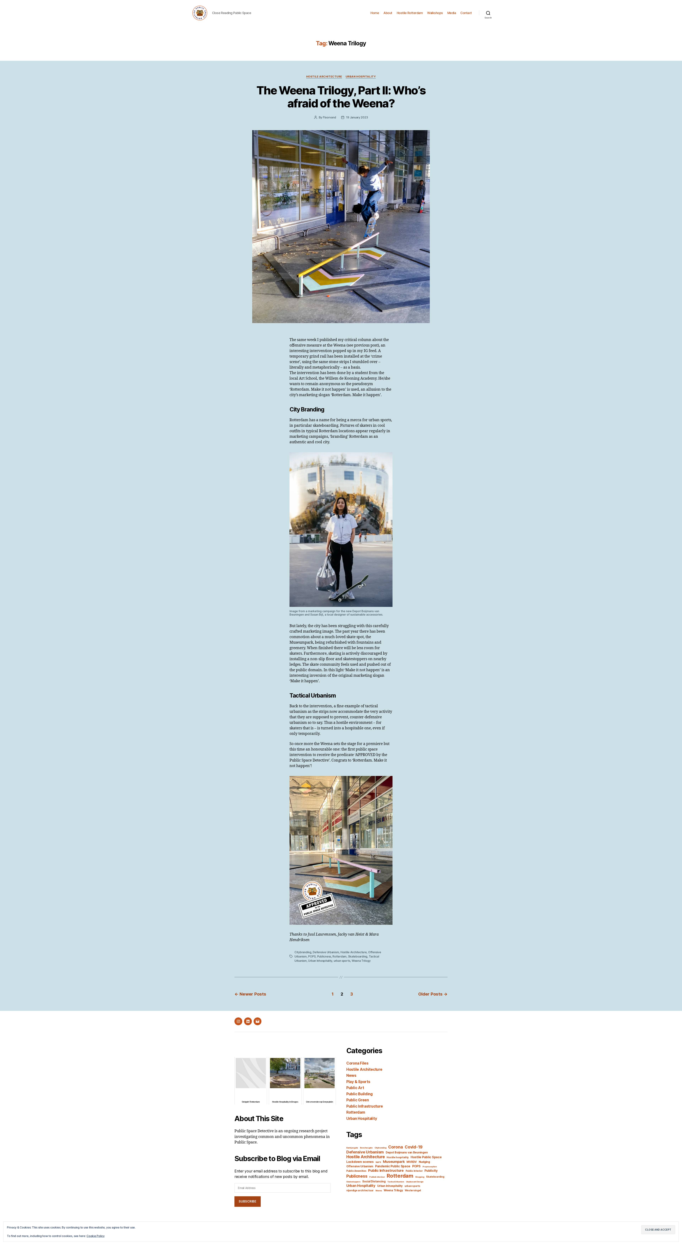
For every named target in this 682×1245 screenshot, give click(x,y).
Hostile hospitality (398, 1157)
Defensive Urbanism (326, 952)
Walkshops (435, 13)
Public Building (359, 1094)
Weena (378, 1191)
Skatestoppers (353, 1182)
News (351, 1075)
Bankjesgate (352, 1148)
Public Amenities (356, 1170)
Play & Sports (358, 1081)
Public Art (355, 1088)
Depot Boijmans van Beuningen (407, 1152)
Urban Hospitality (361, 76)
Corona (395, 1147)
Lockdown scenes (360, 1162)
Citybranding (302, 952)
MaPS (378, 1162)
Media (451, 13)
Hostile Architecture (324, 76)
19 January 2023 (357, 117)
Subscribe (247, 1201)
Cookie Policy (95, 1236)
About (387, 13)
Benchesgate (366, 1148)
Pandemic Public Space (392, 1166)
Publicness (324, 956)
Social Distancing (373, 1181)
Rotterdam (339, 956)
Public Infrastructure (364, 1106)
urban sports (342, 960)
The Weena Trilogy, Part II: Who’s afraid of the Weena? (341, 96)
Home (374, 13)
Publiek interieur (377, 1177)
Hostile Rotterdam (410, 13)
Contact (466, 13)
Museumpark (394, 1161)
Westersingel (413, 1190)
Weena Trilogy (361, 960)
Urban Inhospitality (320, 960)
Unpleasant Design (414, 1182)
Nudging (424, 1162)
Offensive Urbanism (359, 1166)
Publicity (431, 1170)
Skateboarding (357, 956)
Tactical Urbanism (395, 1182)
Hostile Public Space (426, 1157)
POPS (312, 956)
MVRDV (412, 1162)
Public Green (357, 1100)
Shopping (419, 1177)
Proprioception (430, 1167)
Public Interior (414, 1170)
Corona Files (357, 1063)
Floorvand (329, 117)
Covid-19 (414, 1147)
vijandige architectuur (360, 1190)
